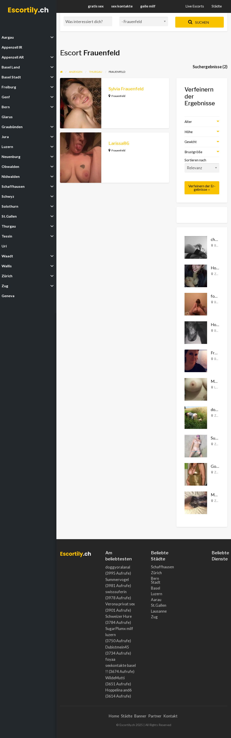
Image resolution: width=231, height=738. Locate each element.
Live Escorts (194, 6)
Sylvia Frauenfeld (126, 89)
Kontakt (170, 716)
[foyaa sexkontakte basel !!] (196, 303)
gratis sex (96, 6)
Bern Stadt (155, 580)
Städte (217, 6)
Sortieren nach (195, 160)
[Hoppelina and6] (196, 275)
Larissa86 (119, 143)
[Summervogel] (196, 445)
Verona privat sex (120, 604)
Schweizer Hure (118, 616)
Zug (154, 617)
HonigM (218, 324)
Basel (217, 245)
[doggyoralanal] (196, 417)
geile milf (147, 6)
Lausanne (159, 611)
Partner (155, 716)
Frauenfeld (118, 96)
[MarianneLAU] (196, 388)
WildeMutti (115, 677)
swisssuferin (116, 591)
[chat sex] (196, 246)
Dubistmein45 (117, 647)
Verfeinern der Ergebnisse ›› (201, 187)
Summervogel (117, 579)
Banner (140, 716)
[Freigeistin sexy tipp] (196, 360)
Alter (188, 122)
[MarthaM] (196, 502)
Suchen (201, 22)
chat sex (218, 239)
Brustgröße (193, 152)
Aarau (156, 600)
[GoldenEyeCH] (196, 473)
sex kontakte (122, 6)
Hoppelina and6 (118, 690)
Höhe (189, 132)
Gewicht (191, 142)
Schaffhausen (159, 567)
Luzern (156, 594)
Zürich (218, 274)
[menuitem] (195, 6)
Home (114, 716)
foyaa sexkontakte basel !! (120, 665)
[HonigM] (196, 331)
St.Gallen (158, 605)
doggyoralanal (117, 567)
